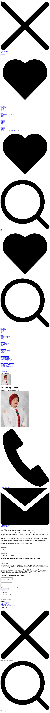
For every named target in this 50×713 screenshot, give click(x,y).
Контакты (3, 121)
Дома (2, 353)
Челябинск (3, 54)
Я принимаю (5, 587)
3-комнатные (3, 349)
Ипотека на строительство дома (8, 361)
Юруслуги (6, 332)
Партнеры (3, 111)
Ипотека (2, 108)
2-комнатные (3, 347)
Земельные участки (5, 356)
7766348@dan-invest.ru (5, 525)
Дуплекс (7, 711)
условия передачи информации (15, 587)
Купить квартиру (4, 337)
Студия (2, 338)
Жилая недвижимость (5, 354)
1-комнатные (3, 346)
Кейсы (2, 113)
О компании (3, 117)
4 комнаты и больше (5, 343)
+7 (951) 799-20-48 (5, 487)
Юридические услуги (5, 110)
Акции (2, 115)
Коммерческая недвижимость (7, 359)
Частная (2, 352)
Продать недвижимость (6, 56)
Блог (2, 116)
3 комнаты (3, 342)
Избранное (3, 104)
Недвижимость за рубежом (6, 114)
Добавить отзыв (4, 526)
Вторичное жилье (4, 344)
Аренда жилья (4, 365)
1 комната (3, 339)
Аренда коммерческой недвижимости (9, 367)
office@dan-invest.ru (5, 130)
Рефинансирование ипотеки (7, 364)
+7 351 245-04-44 (4, 51)
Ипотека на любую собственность (8, 360)
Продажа (2, 106)
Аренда (2, 109)
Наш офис (3, 590)
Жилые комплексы (5, 357)
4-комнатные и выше (5, 350)
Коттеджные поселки (5, 358)
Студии (2, 345)
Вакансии (3, 120)
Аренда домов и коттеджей (7, 366)
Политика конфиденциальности (8, 605)
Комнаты (3, 351)
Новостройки (4, 107)
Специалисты (4, 118)
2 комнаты (3, 340)
